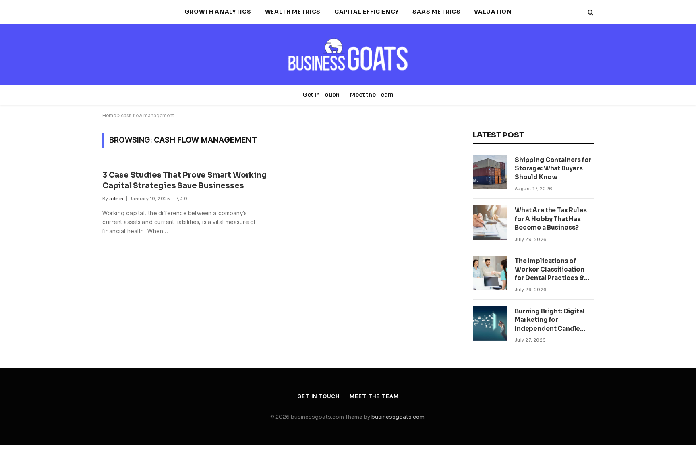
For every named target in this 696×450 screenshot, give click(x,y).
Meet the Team (372, 94)
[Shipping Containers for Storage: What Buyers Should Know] (490, 172)
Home (109, 115)
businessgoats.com (398, 416)
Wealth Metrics (293, 11)
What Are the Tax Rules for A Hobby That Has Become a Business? (551, 218)
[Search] (590, 12)
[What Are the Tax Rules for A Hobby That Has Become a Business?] (490, 222)
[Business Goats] (348, 54)
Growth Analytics (217, 11)
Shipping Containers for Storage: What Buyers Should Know (553, 168)
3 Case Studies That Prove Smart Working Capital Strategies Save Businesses (184, 180)
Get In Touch (321, 94)
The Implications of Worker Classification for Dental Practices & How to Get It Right (549, 269)
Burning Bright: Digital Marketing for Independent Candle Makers (550, 320)
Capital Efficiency (366, 11)
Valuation (493, 11)
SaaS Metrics (436, 11)
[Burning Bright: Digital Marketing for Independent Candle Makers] (490, 323)
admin (116, 198)
